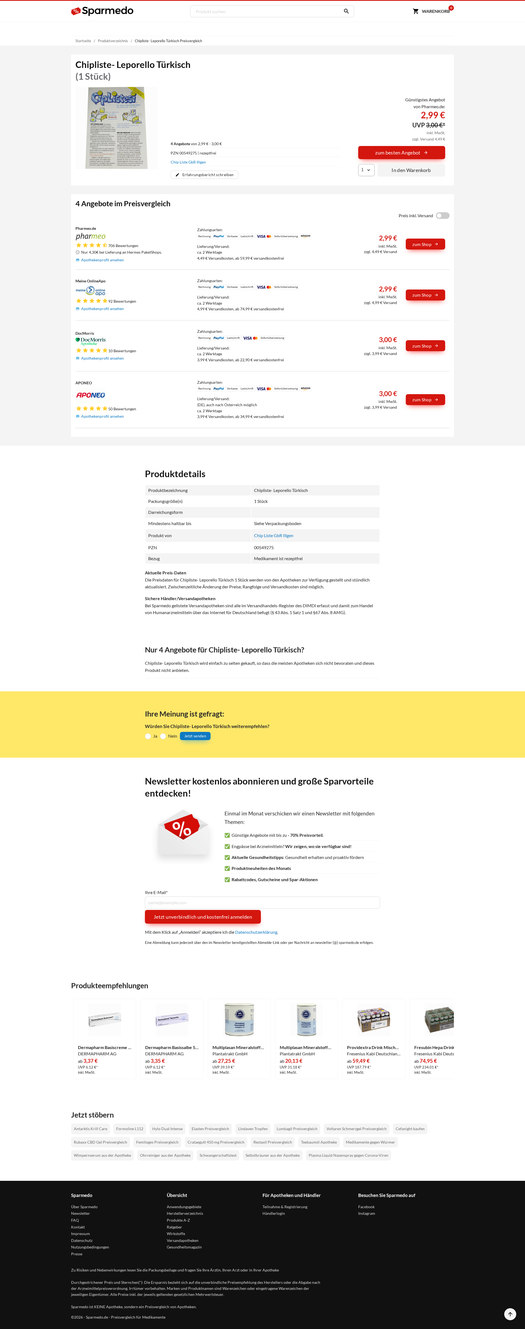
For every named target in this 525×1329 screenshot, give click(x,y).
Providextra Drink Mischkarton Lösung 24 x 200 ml (374, 1047)
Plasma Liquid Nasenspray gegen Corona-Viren (348, 1155)
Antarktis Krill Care (90, 1128)
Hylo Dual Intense (167, 1128)
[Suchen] (345, 11)
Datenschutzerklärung (256, 932)
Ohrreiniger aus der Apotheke (165, 1155)
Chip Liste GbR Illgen (188, 162)
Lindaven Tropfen (253, 1128)
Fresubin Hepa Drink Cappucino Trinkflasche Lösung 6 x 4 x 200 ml (441, 1047)
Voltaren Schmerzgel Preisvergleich (356, 1128)
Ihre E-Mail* (156, 892)
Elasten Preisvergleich (210, 1128)
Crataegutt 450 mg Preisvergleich (216, 1142)
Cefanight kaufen (410, 1128)
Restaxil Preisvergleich (272, 1142)
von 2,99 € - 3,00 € (196, 143)
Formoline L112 (129, 1128)
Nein (172, 735)
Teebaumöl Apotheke (319, 1142)
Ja (155, 735)
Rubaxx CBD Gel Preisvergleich (100, 1142)
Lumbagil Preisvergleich (297, 1128)
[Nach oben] (510, 1314)
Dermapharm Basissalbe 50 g (172, 1047)
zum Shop (421, 244)
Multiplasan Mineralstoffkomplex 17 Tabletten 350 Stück (306, 1047)
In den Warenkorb (411, 170)
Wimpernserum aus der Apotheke (102, 1155)
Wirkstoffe (176, 1233)
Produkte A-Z (178, 1220)
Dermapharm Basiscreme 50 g (105, 1047)
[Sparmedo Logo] (102, 11)
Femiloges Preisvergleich (157, 1142)
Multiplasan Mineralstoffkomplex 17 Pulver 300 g (239, 1047)
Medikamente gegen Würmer (370, 1142)
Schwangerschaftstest (218, 1155)
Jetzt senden (195, 736)
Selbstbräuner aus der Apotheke (273, 1155)
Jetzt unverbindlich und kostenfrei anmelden (203, 917)
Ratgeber (174, 1227)
